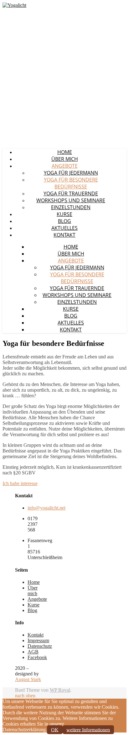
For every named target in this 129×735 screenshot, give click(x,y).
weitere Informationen (88, 729)
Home (64, 152)
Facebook (37, 657)
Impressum (38, 640)
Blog (64, 221)
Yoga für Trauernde (71, 193)
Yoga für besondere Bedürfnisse (71, 183)
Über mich (64, 159)
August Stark (28, 679)
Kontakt (64, 234)
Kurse (64, 214)
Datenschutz (40, 646)
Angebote (65, 165)
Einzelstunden (70, 207)
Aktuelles (64, 228)
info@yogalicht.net (46, 507)
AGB (33, 651)
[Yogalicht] (14, 5)
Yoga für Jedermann (71, 172)
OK (55, 729)
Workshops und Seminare (70, 200)
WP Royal (60, 690)
